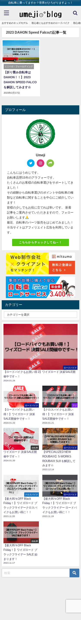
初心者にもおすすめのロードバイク (51, 23)
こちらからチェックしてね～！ (40, 242)
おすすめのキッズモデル (15, 23)
